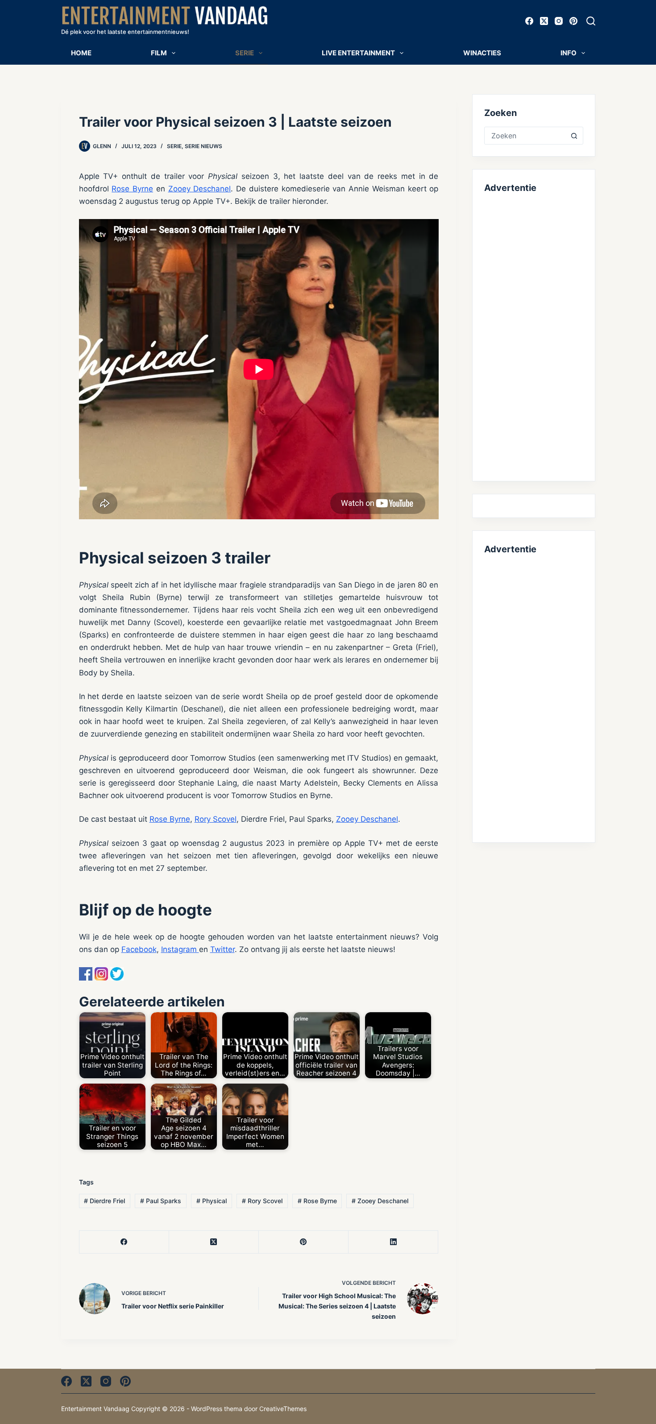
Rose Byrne (132, 188)
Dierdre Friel (104, 1201)
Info (569, 53)
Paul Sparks (160, 1201)
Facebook (139, 949)
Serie (244, 53)
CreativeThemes (283, 1408)
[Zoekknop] (574, 135)
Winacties (482, 53)
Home (81, 53)
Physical (211, 1201)
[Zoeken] (590, 21)
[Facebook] (529, 21)
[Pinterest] (573, 21)
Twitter (222, 949)
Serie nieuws (203, 146)
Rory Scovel (216, 819)
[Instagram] (559, 21)
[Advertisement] (533, 335)
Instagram (180, 949)
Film (159, 53)
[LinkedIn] (393, 1242)
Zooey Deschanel (199, 188)
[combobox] (525, 136)
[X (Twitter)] (544, 21)
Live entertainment (358, 53)
